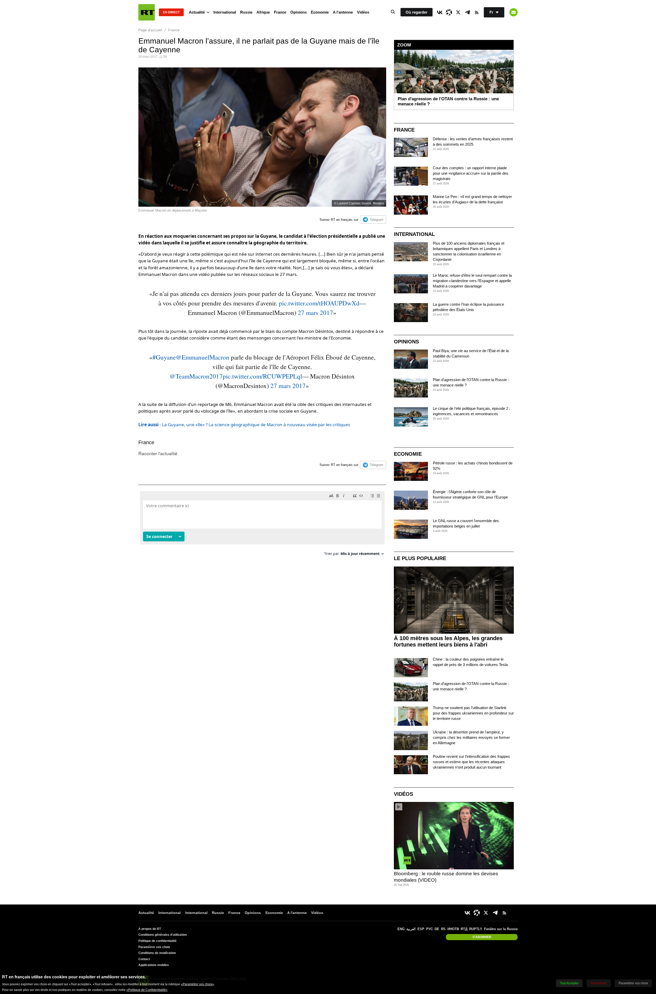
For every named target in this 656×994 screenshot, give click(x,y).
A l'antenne (343, 12)
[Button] (513, 12)
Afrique (263, 12)
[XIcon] (458, 12)
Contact (144, 959)
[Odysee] (449, 12)
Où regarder (416, 12)
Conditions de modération (157, 953)
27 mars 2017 (315, 312)
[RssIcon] (477, 12)
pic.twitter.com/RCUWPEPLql (262, 376)
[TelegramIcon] (467, 12)
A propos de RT (149, 929)
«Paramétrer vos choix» (197, 984)
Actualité (197, 12)
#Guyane (164, 357)
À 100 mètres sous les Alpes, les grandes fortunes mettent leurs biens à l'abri (448, 641)
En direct (171, 12)
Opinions (298, 12)
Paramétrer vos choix (154, 947)
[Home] (146, 12)
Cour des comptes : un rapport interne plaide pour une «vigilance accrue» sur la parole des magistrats (470, 173)
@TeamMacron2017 (196, 376)
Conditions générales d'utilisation (162, 935)
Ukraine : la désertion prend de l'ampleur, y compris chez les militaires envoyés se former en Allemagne (471, 737)
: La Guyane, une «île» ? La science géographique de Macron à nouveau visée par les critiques (244, 425)
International (224, 12)
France (280, 12)
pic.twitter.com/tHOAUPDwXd (319, 303)
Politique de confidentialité (157, 941)
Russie (246, 12)
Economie (320, 12)
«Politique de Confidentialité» (147, 990)
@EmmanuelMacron (202, 357)
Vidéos (363, 12)
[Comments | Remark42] (262, 525)
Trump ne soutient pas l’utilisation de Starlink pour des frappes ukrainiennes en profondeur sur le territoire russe (473, 713)
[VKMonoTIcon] (440, 12)
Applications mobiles (153, 965)
